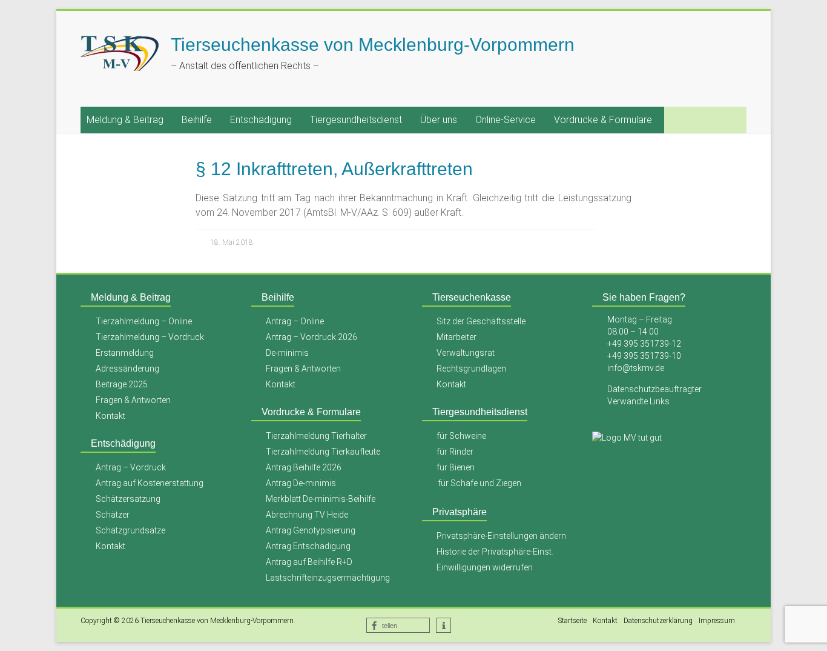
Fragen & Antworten (133, 400)
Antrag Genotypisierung (310, 530)
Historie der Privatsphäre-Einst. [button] (495, 551)
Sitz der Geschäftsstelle (481, 321)
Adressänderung (127, 368)
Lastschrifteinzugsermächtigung (328, 578)
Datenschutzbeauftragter (654, 389)
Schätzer (113, 514)
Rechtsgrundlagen (471, 368)
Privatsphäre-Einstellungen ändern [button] (501, 536)
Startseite (572, 620)
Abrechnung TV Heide (307, 514)
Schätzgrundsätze (130, 530)
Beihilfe (197, 119)
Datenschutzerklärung (658, 620)
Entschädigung (261, 119)
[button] (398, 625)
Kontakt (110, 416)
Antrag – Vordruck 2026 (311, 337)
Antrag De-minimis (301, 483)
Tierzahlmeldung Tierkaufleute (323, 451)
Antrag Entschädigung (308, 546)
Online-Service (505, 119)
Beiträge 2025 (122, 384)
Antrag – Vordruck (131, 467)
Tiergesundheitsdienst (356, 119)
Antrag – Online (295, 321)
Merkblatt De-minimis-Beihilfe (320, 499)
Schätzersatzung (128, 499)
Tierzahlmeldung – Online (144, 321)
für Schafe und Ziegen (479, 483)
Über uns (438, 119)
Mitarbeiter (456, 337)
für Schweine (461, 436)
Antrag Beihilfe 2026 (303, 467)
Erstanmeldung (125, 353)
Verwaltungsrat (466, 353)
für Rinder (455, 451)
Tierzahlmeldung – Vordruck (150, 337)
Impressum (717, 620)
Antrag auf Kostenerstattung (149, 483)
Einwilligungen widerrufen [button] (485, 567)
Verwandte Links (638, 401)
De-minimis (287, 353)
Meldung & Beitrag (125, 119)
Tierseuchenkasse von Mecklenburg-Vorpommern (373, 45)
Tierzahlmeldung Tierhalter (316, 436)
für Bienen (456, 467)
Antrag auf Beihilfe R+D (309, 562)
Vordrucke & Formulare (603, 119)
